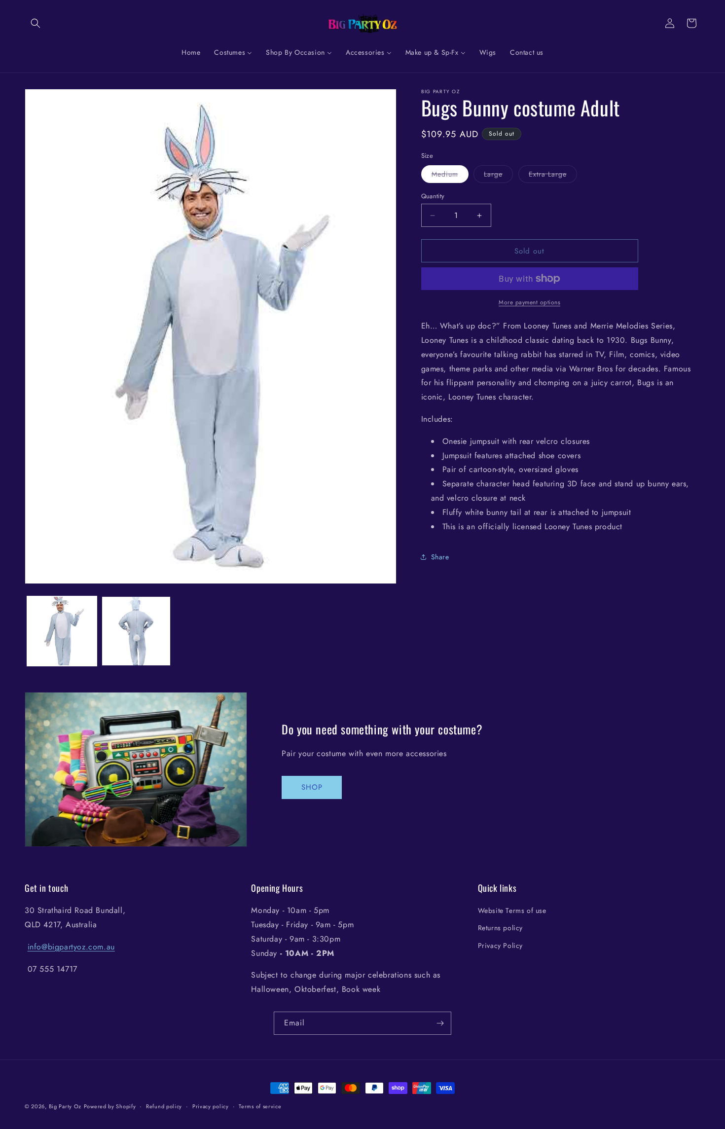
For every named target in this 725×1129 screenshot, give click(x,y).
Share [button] (440, 557)
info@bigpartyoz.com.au (71, 946)
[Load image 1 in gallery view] (62, 631)
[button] (35, 23)
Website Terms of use (512, 910)
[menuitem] (191, 52)
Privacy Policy (500, 945)
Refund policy (164, 1106)
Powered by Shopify (110, 1106)
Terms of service (260, 1106)
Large (498, 176)
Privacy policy (210, 1106)
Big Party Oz (65, 1106)
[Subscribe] (440, 1023)
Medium (450, 176)
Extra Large (553, 176)
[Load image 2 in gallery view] (136, 631)
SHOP (312, 787)
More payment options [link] (529, 302)
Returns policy (500, 928)
